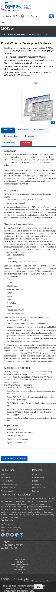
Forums (35, 491)
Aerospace (5, 477)
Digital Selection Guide (14, 458)
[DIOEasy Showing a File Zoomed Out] (39, 85)
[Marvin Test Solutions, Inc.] (16, 12)
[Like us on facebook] (3, 534)
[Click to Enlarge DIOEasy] (38, 123)
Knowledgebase (38, 488)
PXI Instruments (7, 491)
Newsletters (37, 484)
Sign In (8, 16)
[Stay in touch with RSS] (17, 534)
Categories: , (20, 34)
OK (38, 587)
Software (29, 34)
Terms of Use (44, 581)
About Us (36, 474)
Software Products (8, 488)
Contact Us (8, 524)
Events (35, 481)
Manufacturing (7, 481)
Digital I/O (21, 34)
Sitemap (34, 581)
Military (4, 474)
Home (3, 34)
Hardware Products (9, 484)
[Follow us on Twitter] (12, 534)
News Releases (38, 477)
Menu (5, 22)
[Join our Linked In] (7, 534)
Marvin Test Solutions (13, 547)
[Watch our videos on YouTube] (21, 534)
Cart (18, 16)
